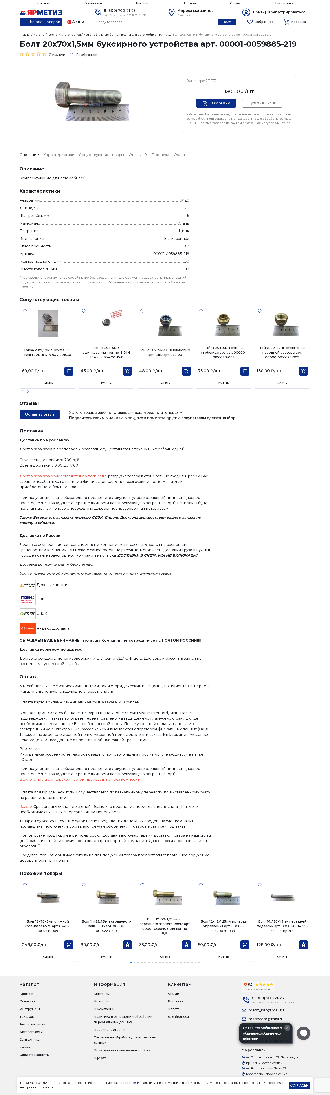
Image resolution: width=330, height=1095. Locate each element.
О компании (104, 1009)
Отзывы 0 (138, 155)
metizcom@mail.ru (266, 1019)
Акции (173, 994)
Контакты (43, 3)
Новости (142, 3)
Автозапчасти (31, 1032)
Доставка (189, 3)
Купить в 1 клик (262, 103)
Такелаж (27, 1017)
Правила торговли (109, 1030)
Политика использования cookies (122, 1050)
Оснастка (27, 1001)
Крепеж (26, 994)
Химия (25, 1047)
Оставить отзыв (40, 414)
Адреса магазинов (195, 11)
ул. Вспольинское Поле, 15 (266, 1068)
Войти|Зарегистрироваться (279, 12)
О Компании (93, 3)
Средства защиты (34, 1055)
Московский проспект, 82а (266, 1074)
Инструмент (30, 1009)
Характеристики (59, 155)
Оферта (100, 1058)
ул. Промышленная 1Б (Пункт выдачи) (274, 1057)
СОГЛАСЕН (299, 1086)
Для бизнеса (284, 3)
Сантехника (30, 1040)
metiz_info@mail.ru (266, 1010)
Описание (29, 155)
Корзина (298, 22)
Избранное (264, 22)
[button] (28, 391)
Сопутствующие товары (101, 155)
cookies (130, 1082)
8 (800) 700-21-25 (120, 11)
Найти (227, 22)
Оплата (235, 3)
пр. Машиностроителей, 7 (266, 1063)
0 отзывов (57, 55)
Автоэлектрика (32, 1024)
